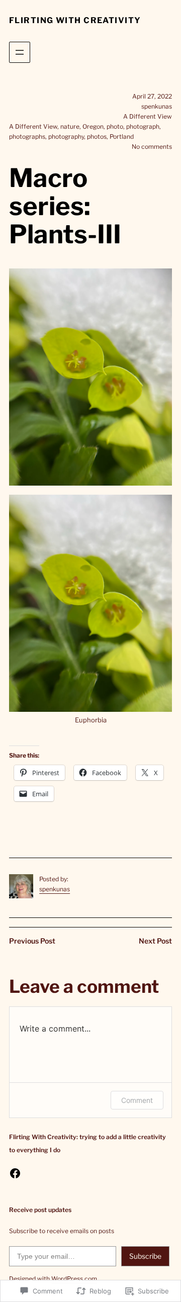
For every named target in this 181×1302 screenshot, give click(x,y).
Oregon (93, 126)
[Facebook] (15, 1173)
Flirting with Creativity (75, 20)
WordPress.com (74, 1278)
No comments (152, 146)
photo (115, 126)
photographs (27, 136)
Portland (122, 136)
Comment (137, 1100)
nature (69, 126)
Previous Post (32, 941)
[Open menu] (19, 52)
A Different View (147, 116)
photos (97, 136)
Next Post (155, 941)
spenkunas (54, 889)
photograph (142, 126)
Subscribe (145, 1256)
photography (66, 136)
